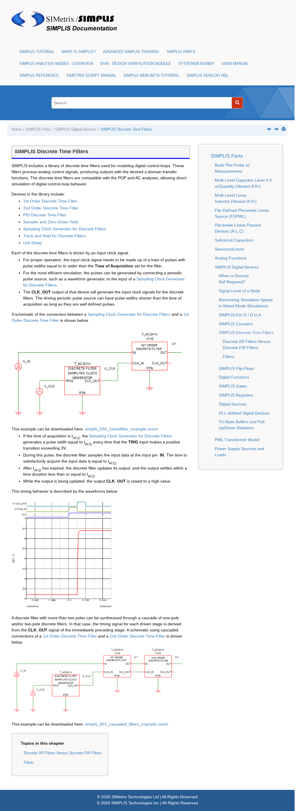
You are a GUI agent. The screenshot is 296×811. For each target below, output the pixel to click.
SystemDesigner (196, 64)
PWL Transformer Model (237, 439)
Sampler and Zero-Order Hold (50, 222)
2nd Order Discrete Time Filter (51, 208)
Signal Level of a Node (239, 290)
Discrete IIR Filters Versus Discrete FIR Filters (63, 753)
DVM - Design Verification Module (135, 64)
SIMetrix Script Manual (91, 76)
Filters (29, 763)
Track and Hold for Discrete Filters (54, 235)
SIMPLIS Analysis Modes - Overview (56, 64)
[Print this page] (284, 129)
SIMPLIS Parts (180, 52)
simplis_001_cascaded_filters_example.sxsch (126, 724)
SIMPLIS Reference (39, 76)
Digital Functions (234, 377)
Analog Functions (231, 258)
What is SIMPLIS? (79, 52)
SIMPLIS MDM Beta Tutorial (151, 76)
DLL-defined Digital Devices (244, 413)
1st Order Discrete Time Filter (50, 201)
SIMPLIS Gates (233, 386)
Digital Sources (232, 404)
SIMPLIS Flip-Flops (236, 368)
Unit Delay (32, 242)
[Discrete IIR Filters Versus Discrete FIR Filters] (276, 129)
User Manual (235, 64)
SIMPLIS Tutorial (36, 52)
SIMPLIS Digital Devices (76, 129)
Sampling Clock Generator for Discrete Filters (64, 229)
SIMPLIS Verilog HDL (207, 76)
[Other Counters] (269, 129)
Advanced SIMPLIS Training (131, 52)
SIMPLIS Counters (236, 324)
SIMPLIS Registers (236, 395)
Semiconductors (229, 249)
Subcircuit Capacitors (234, 240)
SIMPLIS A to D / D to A (240, 315)
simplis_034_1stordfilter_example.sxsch (121, 429)
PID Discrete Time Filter (44, 215)
